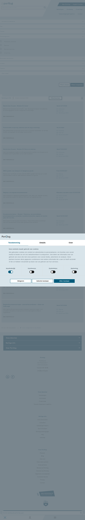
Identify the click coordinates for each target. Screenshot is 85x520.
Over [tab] (71, 243)
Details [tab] (42, 243)
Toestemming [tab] (14, 243)
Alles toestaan (64, 281)
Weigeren (20, 281)
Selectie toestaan (42, 281)
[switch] (31, 272)
